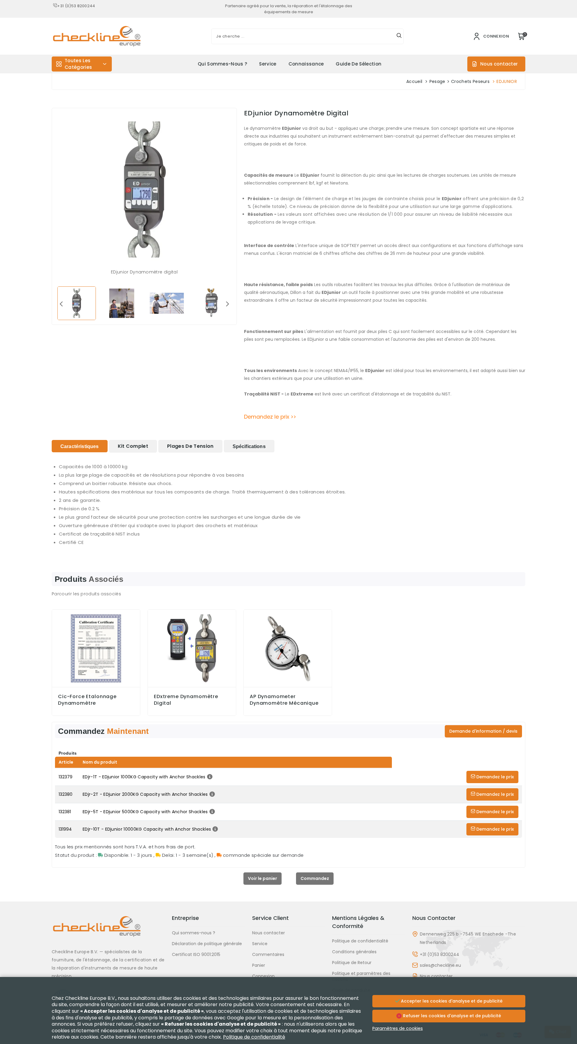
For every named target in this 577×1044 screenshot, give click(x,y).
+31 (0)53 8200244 (76, 6)
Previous (61, 303)
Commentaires (268, 954)
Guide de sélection (358, 64)
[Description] (209, 777)
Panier (258, 965)
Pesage (437, 81)
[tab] (80, 446)
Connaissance (306, 64)
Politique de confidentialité (360, 941)
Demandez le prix (494, 777)
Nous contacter (499, 64)
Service (267, 64)
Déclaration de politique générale (207, 944)
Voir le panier (262, 878)
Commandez (315, 878)
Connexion (263, 976)
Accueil (414, 81)
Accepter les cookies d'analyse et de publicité (451, 1001)
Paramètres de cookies (397, 1028)
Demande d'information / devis (483, 731)
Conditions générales (354, 952)
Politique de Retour (351, 963)
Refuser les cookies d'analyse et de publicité (451, 1016)
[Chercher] (399, 36)
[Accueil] (108, 931)
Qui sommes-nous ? (222, 64)
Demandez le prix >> (270, 416)
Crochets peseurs (470, 81)
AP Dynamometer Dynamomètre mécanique (284, 700)
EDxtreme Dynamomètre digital (186, 700)
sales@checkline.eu (440, 965)
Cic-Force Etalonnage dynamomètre (87, 700)
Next (227, 303)
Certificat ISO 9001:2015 (196, 954)
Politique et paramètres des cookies (361, 976)
